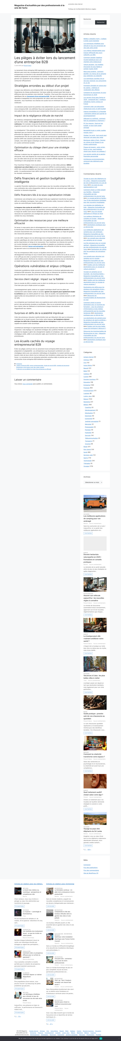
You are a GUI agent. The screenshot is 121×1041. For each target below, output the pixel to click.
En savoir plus (19, 906)
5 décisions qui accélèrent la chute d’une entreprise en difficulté (33, 369)
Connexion (87, 865)
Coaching (88, 407)
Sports (86, 458)
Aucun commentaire (95, 523)
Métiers (86, 404)
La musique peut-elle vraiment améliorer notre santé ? (93, 638)
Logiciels (86, 393)
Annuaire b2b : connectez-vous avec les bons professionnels (63, 961)
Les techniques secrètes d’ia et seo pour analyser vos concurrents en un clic (95, 81)
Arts (85, 362)
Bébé (85, 371)
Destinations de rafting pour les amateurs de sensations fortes (95, 251)
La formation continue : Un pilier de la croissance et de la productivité (64, 892)
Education (87, 382)
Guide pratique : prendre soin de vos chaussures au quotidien (94, 716)
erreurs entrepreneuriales (36, 365)
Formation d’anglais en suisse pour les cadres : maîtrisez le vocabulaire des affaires (95, 88)
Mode (85, 446)
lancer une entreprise (35, 246)
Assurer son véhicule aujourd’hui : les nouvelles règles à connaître (94, 598)
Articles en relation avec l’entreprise (60, 884)
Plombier (88, 430)
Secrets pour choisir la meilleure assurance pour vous (63, 1004)
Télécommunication (91, 438)
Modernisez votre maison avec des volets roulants (30, 367)
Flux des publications (91, 867)
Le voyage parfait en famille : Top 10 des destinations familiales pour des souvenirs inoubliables (95, 200)
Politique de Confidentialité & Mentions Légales (82, 9)
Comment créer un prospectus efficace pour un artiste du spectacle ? (33, 955)
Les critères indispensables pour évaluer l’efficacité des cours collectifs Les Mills (94, 53)
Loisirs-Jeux (88, 396)
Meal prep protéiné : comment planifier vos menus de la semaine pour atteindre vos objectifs (95, 74)
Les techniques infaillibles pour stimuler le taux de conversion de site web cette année (95, 46)
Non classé (87, 449)
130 (88, 849)
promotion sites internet (75, 4)
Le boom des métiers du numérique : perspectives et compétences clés (32, 892)
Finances (86, 388)
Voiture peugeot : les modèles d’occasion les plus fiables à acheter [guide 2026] (93, 67)
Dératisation (89, 413)
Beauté (86, 368)
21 (51, 1024)
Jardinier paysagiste (91, 421)
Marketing (87, 402)
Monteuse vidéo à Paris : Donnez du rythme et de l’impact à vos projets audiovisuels (94, 142)
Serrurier (88, 435)
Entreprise (19, 363)
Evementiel (88, 418)
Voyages (86, 466)
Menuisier (88, 424)
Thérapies (87, 463)
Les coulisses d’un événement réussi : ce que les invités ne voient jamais (33, 933)
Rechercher (87, 19)
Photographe (89, 427)
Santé (85, 452)
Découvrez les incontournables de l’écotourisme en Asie (94, 298)
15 (19, 1016)
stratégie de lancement (63, 365)
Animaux (86, 360)
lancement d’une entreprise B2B (38, 96)
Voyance (88, 444)
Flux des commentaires (91, 870)
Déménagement (90, 410)
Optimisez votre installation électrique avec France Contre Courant (64, 939)
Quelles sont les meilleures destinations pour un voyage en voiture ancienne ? (94, 267)
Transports (88, 441)
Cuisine (86, 376)
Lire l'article (88, 533)
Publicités (88, 432)
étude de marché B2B (50, 365)
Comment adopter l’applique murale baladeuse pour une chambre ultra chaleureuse (93, 60)
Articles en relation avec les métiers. (28, 884)
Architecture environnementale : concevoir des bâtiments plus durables (94, 161)
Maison (86, 399)
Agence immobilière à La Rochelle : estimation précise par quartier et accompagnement (95, 114)
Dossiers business (90, 379)
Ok (101, 1038)
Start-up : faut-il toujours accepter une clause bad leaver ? (63, 982)
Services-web (88, 455)
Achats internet (89, 357)
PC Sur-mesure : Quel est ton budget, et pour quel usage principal (93, 125)
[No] (119, 1038)
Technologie (88, 460)
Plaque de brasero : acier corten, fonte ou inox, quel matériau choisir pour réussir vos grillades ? (95, 149)
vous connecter (28, 384)
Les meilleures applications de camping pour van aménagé (94, 518)
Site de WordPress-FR (91, 873)
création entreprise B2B (22, 365)
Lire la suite (50, 906)
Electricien (88, 416)
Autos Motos (88, 365)
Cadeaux (86, 374)
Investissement (89, 390)
